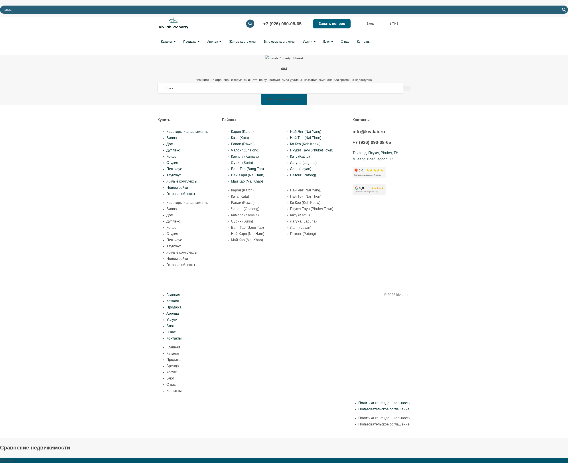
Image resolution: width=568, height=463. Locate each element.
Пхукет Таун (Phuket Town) (311, 150)
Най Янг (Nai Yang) (305, 131)
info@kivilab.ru (369, 131)
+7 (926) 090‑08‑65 (282, 23)
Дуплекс (173, 150)
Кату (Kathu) (300, 156)
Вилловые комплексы (279, 41)
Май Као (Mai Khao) (247, 181)
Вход (370, 23)
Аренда (213, 41)
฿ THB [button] (394, 23)
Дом (169, 144)
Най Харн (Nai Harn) (247, 175)
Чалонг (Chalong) (245, 150)
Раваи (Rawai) (242, 144)
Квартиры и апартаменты (187, 131)
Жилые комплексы (242, 41)
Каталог (167, 41)
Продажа (190, 41)
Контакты (363, 41)
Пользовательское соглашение (384, 409)
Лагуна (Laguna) (303, 163)
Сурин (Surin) (242, 163)
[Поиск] (406, 88)
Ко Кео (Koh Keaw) (305, 144)
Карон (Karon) (242, 131)
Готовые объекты (180, 194)
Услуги (308, 41)
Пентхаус (174, 169)
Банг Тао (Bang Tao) (247, 169)
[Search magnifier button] (564, 10)
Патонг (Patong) (303, 175)
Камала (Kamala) (245, 156)
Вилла (171, 138)
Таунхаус (173, 175)
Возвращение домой (284, 99)
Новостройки (177, 187)
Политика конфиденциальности (384, 403)
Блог (327, 41)
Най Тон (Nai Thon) (305, 138)
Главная (173, 295)
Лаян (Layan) (300, 169)
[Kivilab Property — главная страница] (174, 23)
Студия (172, 163)
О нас (345, 41)
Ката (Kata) (240, 138)
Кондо (171, 156)
